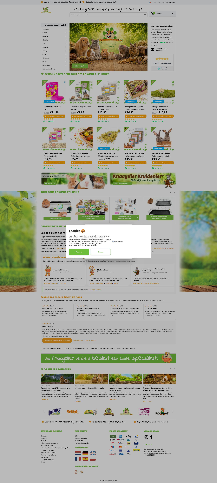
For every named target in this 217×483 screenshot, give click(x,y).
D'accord (79, 252)
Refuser (101, 252)
